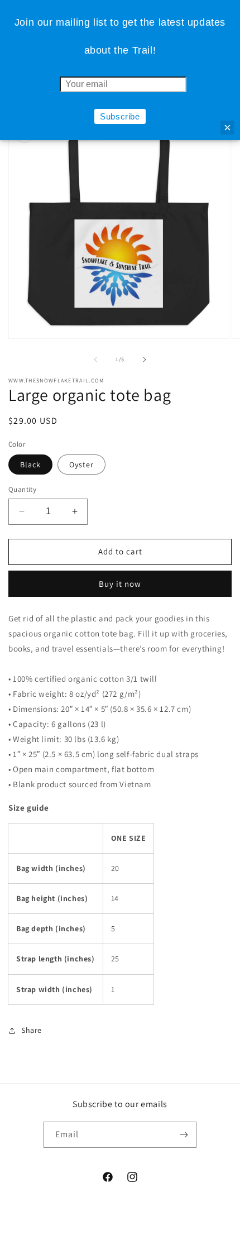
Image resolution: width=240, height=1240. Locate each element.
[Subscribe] (183, 1135)
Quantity (22, 489)
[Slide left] (95, 359)
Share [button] (31, 1030)
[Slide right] (144, 359)
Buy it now (120, 583)
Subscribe (120, 116)
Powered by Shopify (175, 1231)
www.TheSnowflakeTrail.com (102, 1231)
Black (30, 464)
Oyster (81, 464)
